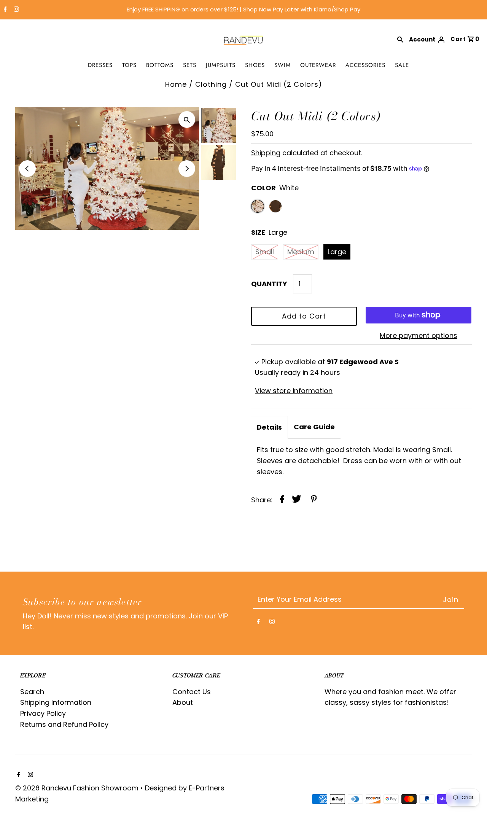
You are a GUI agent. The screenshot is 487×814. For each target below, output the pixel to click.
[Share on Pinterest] (314, 500)
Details (269, 427)
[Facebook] (4, 10)
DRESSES (100, 65)
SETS (189, 65)
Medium (300, 251)
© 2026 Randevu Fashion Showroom (77, 788)
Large (337, 251)
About (182, 702)
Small (264, 251)
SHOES (255, 65)
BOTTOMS (159, 65)
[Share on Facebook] (282, 500)
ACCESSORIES (365, 65)
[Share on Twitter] (296, 500)
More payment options (418, 335)
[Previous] (27, 168)
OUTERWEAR (318, 65)
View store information (294, 390)
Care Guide (314, 427)
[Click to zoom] (186, 119)
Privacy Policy (43, 713)
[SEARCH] (400, 38)
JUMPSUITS (221, 65)
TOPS (129, 65)
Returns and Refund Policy (64, 724)
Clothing (211, 84)
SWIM (282, 65)
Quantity (269, 283)
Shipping (265, 153)
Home (176, 84)
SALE (402, 65)
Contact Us (191, 691)
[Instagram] (15, 10)
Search (32, 691)
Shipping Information (55, 702)
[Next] (186, 168)
